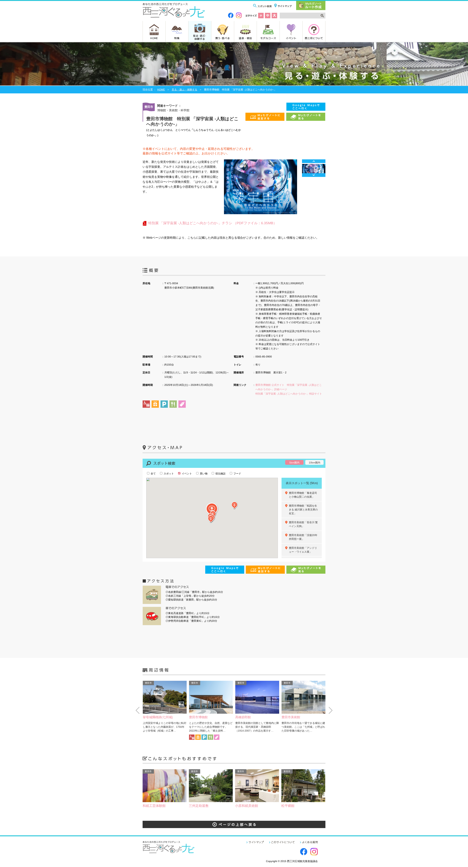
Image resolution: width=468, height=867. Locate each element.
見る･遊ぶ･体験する (199, 37)
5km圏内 (294, 462)
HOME (154, 38)
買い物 (203, 473)
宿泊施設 (220, 473)
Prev (313, 161)
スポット (168, 473)
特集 (177, 38)
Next (313, 175)
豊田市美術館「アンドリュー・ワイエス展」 (303, 549)
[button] (211, 519)
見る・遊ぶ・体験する (184, 89)
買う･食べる (222, 38)
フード (237, 473)
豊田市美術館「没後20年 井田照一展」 (304, 537)
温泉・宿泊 (245, 38)
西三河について (314, 38)
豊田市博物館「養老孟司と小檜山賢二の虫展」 (303, 494)
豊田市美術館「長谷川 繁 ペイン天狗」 (304, 524)
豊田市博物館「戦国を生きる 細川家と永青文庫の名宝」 (303, 509)
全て (153, 473)
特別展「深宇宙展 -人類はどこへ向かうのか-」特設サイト (288, 393)
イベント (291, 38)
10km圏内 (314, 462)
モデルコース (268, 38)
